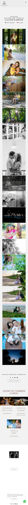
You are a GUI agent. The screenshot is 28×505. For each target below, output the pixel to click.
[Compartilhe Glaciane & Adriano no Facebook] (10, 377)
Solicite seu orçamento (14, 380)
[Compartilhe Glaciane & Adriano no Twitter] (14, 377)
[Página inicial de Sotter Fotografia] (4, 3)
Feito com (14, 503)
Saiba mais (14, 469)
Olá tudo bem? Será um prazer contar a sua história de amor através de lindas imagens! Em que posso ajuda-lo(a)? (15, 495)
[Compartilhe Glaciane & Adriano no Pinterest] (17, 377)
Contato (14, 498)
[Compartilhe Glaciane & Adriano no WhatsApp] (12, 377)
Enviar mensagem (14, 488)
